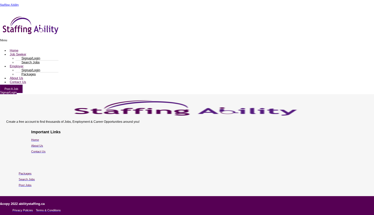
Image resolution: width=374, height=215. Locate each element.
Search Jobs (30, 62)
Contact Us (18, 82)
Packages (28, 74)
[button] (97, 42)
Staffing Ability (9, 4)
